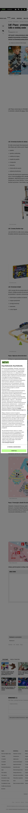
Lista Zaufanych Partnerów (8, 442)
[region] (14, 406)
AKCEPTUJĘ (14, 450)
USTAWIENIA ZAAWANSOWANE (14, 446)
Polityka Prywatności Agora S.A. (19, 410)
